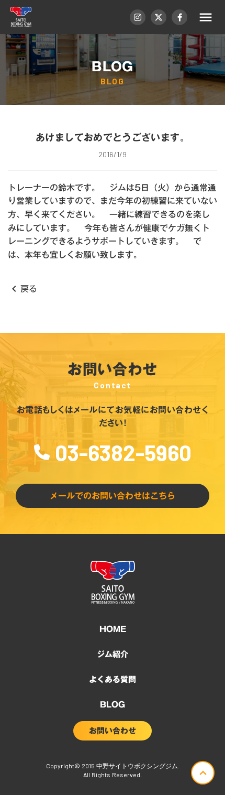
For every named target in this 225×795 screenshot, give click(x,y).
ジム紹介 (112, 654)
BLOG (112, 704)
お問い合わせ (112, 730)
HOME (112, 629)
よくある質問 (112, 679)
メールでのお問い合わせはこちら (112, 495)
